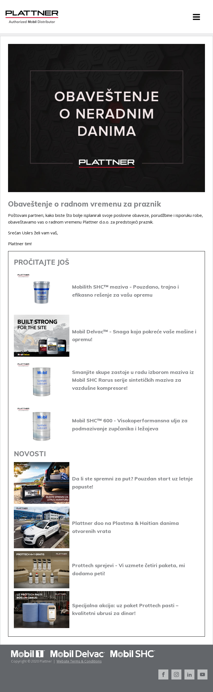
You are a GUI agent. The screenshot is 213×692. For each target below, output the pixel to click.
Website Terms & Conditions (79, 661)
